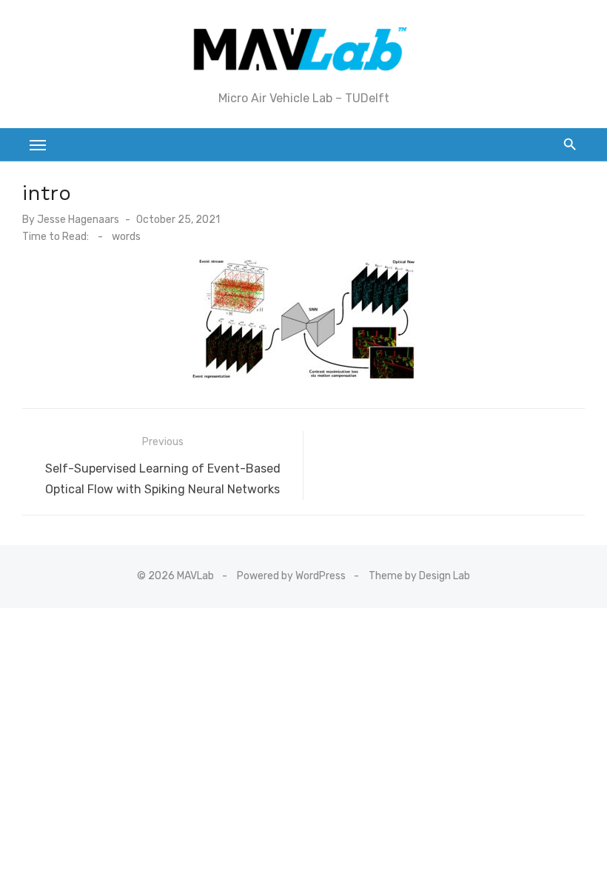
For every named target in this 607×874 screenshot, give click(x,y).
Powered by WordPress (291, 576)
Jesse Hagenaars (78, 219)
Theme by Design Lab (419, 576)
